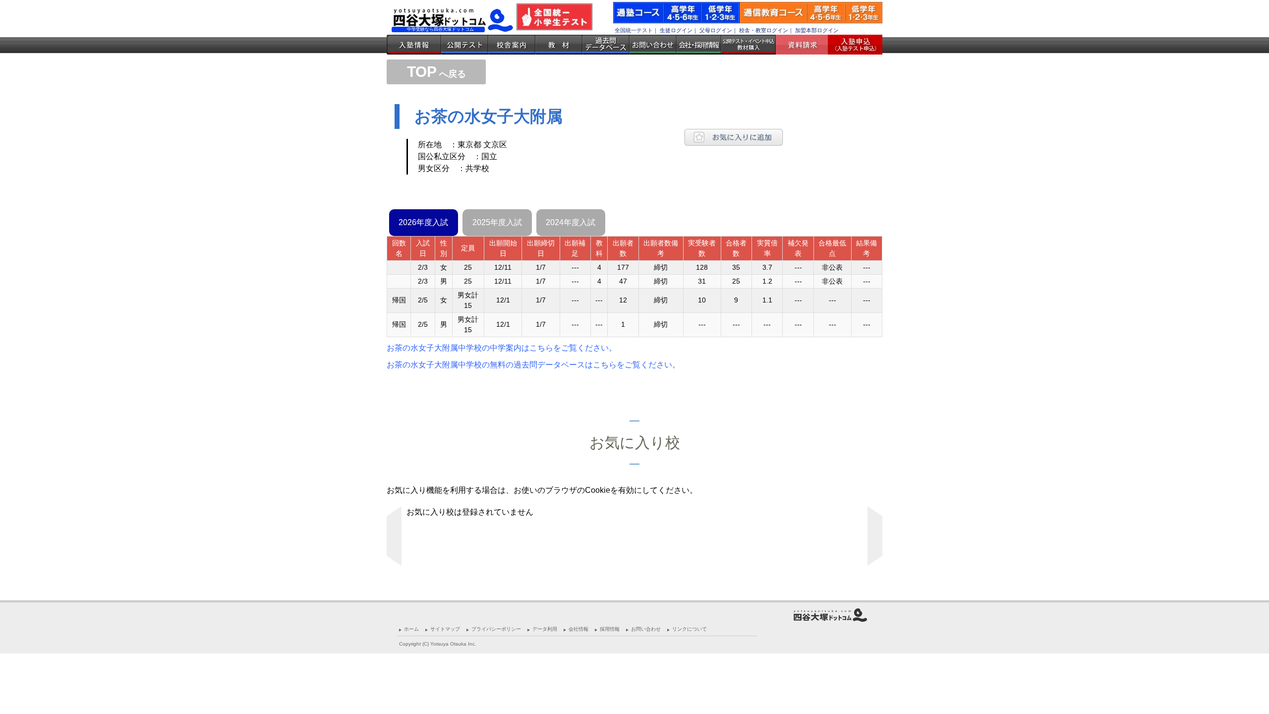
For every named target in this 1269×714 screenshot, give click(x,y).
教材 (558, 45)
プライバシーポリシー (496, 629)
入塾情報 (414, 45)
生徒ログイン (676, 30)
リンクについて (689, 629)
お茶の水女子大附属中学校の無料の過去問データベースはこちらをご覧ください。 (533, 364)
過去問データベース (606, 45)
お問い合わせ (653, 45)
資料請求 (805, 45)
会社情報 (578, 629)
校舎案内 (511, 45)
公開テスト (464, 45)
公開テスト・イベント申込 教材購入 (748, 45)
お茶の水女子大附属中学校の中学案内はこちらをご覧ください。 (502, 348)
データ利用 (544, 629)
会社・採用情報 (699, 45)
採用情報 (610, 629)
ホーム (411, 629)
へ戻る (436, 74)
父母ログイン (715, 30)
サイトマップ (445, 629)
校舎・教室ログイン (763, 30)
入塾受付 (851, 45)
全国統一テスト (634, 30)
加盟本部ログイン (817, 30)
